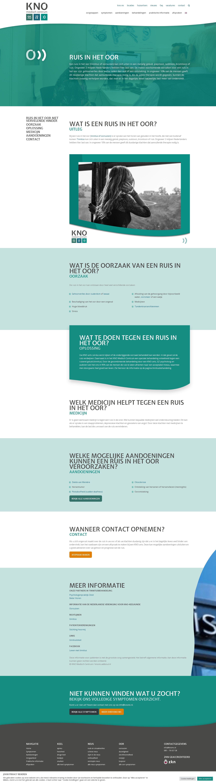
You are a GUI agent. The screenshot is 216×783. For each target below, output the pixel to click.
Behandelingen (139, 12)
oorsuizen (123, 748)
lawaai (106, 293)
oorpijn (122, 758)
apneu (59, 748)
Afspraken (177, 12)
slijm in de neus (94, 755)
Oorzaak (33, 124)
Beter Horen (75, 598)
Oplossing (34, 128)
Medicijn (33, 131)
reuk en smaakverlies (96, 748)
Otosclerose (140, 482)
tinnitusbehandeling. (162, 368)
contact (181, 5)
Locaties (130, 5)
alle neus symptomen (96, 764)
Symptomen (106, 12)
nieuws (153, 5)
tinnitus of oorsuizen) (101, 136)
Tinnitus (81, 139)
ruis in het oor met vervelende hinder (42, 119)
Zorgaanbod (31, 758)
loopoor (122, 761)
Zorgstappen (92, 12)
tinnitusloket (75, 640)
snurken (60, 761)
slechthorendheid (126, 755)
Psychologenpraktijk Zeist (81, 595)
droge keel (61, 755)
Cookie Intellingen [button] (187, 779)
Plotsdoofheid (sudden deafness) (87, 491)
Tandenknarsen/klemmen (147, 306)
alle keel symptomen (65, 764)
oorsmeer (145, 297)
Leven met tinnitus (78, 650)
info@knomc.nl (170, 747)
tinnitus (97, 361)
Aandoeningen (122, 12)
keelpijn (60, 758)
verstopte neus (94, 761)
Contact (33, 139)
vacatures (170, 5)
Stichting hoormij (77, 629)
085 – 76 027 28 (170, 750)
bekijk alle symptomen (84, 712)
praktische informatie (159, 12)
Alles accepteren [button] (205, 779)
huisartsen (142, 5)
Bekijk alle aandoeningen (86, 498)
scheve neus (93, 751)
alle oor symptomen (127, 764)
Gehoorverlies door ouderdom (86, 293)
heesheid (60, 751)
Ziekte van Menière (81, 482)
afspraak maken (81, 554)
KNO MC (120, 5)
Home (28, 748)
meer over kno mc (112, 712)
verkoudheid (93, 758)
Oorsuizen (74, 608)
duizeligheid (123, 751)
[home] (53, 11)
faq (161, 5)
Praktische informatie (34, 761)
